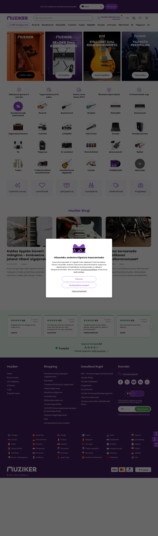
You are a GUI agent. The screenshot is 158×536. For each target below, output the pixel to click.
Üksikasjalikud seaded (79, 285)
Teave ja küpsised (79, 291)
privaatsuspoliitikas (89, 269)
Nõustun (79, 279)
